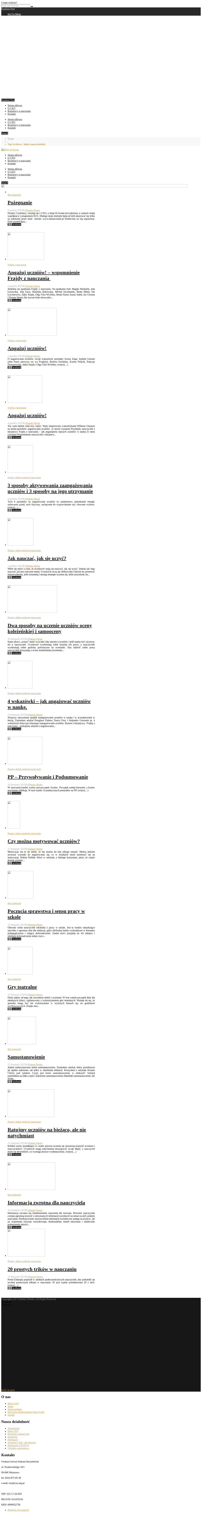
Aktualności (14, 1428)
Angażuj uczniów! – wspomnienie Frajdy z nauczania (44, 275)
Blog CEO (13, 1431)
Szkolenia (12, 1437)
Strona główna (15, 105)
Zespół (11, 1415)
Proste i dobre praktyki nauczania (24, 477)
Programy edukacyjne (18, 1434)
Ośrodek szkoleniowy (18, 1448)
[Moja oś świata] (10, 149)
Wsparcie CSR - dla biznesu (22, 1442)
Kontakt (12, 114)
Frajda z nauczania (17, 264)
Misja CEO (13, 1403)
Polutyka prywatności (18, 1510)
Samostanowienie (26, 1057)
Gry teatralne (22, 987)
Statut (10, 1406)
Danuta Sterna (33, 210)
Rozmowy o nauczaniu (19, 111)
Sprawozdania (15, 1409)
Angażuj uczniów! (27, 348)
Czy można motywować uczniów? (44, 841)
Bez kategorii (14, 194)
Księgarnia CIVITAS (18, 1445)
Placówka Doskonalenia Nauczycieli (26, 1412)
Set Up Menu (14, 14)
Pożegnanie (20, 202)
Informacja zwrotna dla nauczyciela (46, 1202)
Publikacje (13, 1439)
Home (11, 138)
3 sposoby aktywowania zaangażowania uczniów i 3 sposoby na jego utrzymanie (50, 488)
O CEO (11, 108)
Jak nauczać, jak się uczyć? (37, 558)
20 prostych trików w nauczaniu (42, 1269)
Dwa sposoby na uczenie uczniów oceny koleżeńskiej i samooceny (50, 628)
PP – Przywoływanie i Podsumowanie (48, 777)
